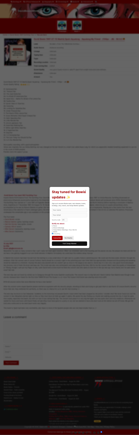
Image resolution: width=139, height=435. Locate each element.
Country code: (56, 220)
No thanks (68, 238)
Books (55, 231)
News (55, 226)
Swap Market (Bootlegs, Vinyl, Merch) (65, 230)
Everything (56, 233)
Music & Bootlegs (58, 228)
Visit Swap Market (69, 243)
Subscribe (57, 238)
